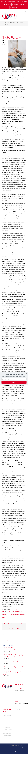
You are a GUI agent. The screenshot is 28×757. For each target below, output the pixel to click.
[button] (14, 374)
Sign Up (14, 382)
